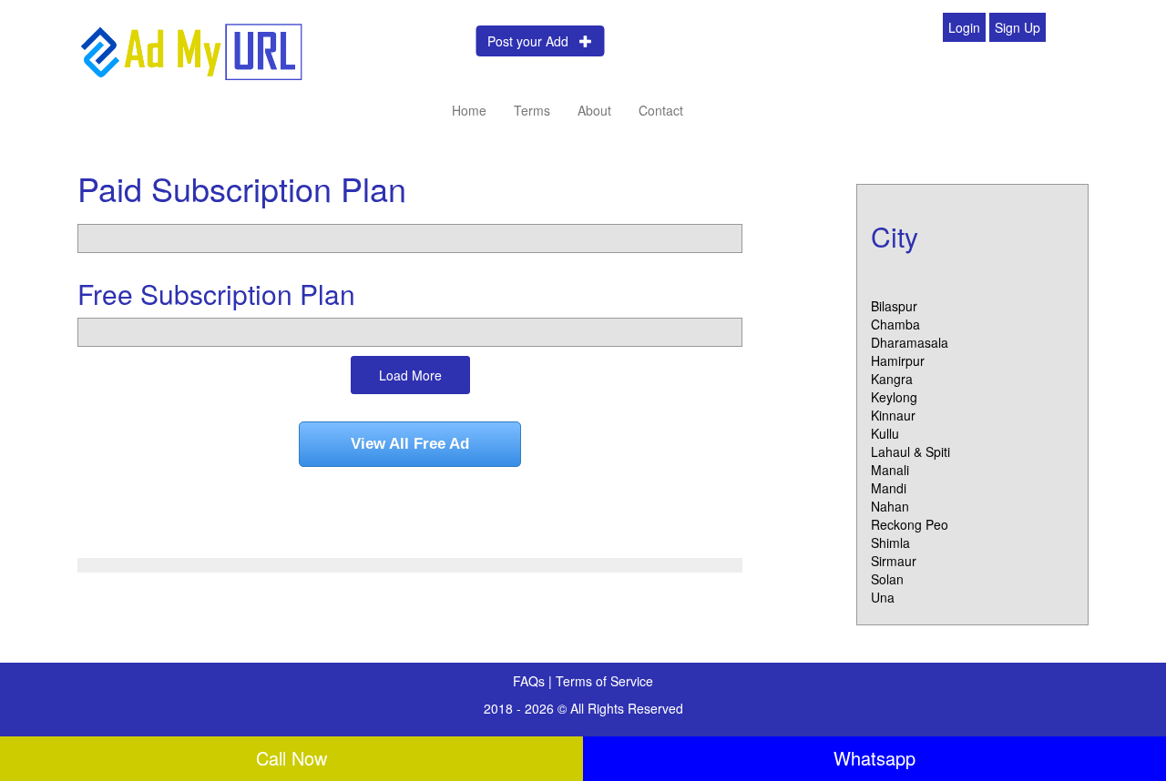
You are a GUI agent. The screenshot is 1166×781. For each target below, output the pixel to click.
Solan (887, 579)
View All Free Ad (410, 443)
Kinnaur (893, 415)
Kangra (892, 379)
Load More (410, 375)
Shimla (890, 542)
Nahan (890, 506)
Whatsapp (874, 758)
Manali (890, 470)
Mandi (888, 488)
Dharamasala (909, 342)
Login (964, 27)
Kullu (885, 433)
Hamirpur (898, 360)
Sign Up (1017, 27)
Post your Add (533, 41)
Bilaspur (894, 306)
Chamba (895, 324)
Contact (661, 110)
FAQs (530, 681)
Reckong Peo (909, 524)
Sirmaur (893, 561)
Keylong (894, 397)
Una (883, 597)
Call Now (291, 758)
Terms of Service (604, 681)
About (594, 110)
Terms (532, 110)
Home (469, 110)
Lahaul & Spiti (910, 451)
